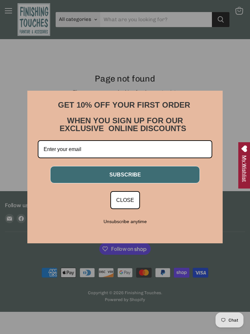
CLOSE (125, 200)
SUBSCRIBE (125, 174)
